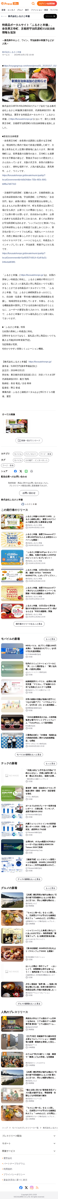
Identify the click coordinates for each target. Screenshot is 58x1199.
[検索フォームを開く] (33, 3)
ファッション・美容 (39, 10)
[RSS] (37, 1187)
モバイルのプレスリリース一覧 (25, 1128)
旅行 (27, 10)
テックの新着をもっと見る (29, 879)
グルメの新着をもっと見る (29, 1004)
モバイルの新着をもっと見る (29, 755)
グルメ (20, 10)
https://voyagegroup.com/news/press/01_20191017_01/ (30, 66)
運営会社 (7, 1158)
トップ (5, 1128)
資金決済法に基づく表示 (14, 1180)
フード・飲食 (45, 454)
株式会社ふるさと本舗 (11, 52)
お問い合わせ (29, 493)
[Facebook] (15, 471)
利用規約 (7, 1169)
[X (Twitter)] (20, 471)
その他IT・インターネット (36, 460)
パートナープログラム (13, 1163)
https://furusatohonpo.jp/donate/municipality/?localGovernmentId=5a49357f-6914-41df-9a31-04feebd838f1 (24, 257)
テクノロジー (31, 454)
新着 (3, 10)
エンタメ (11, 10)
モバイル (18, 454)
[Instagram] (31, 1187)
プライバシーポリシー (13, 1174)
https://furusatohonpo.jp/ (21, 119)
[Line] (26, 471)
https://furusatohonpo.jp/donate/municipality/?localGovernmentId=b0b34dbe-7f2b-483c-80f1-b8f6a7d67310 (24, 179)
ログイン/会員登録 (47, 3)
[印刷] (31, 471)
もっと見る (50, 639)
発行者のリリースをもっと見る (29, 624)
